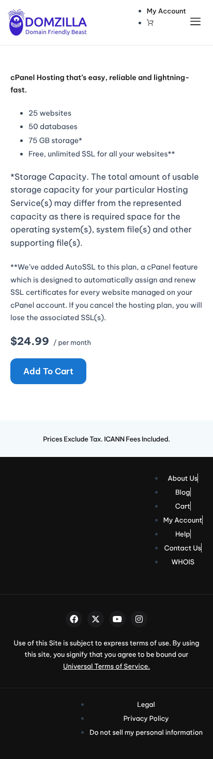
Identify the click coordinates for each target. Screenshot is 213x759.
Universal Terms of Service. (106, 666)
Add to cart (48, 371)
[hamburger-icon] (197, 22)
